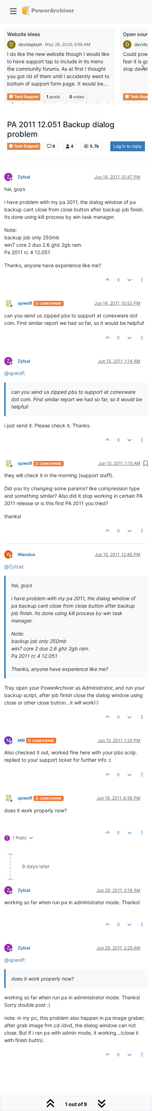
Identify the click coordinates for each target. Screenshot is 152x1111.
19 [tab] (102, 111)
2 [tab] (23, 102)
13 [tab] (139, 102)
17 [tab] (81, 111)
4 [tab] (44, 102)
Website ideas (23, 34)
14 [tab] (49, 111)
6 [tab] (65, 102)
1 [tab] (12, 102)
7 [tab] (76, 102)
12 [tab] (129, 102)
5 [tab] (54, 102)
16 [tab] (70, 111)
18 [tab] (91, 111)
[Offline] (11, 303)
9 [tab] (97, 102)
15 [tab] (60, 111)
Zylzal (24, 177)
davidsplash (30, 44)
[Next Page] (142, 68)
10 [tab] (107, 102)
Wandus (26, 554)
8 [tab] (86, 102)
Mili (21, 740)
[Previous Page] (9, 68)
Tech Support (26, 146)
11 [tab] (118, 102)
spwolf (25, 303)
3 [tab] (33, 102)
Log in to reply (127, 146)
